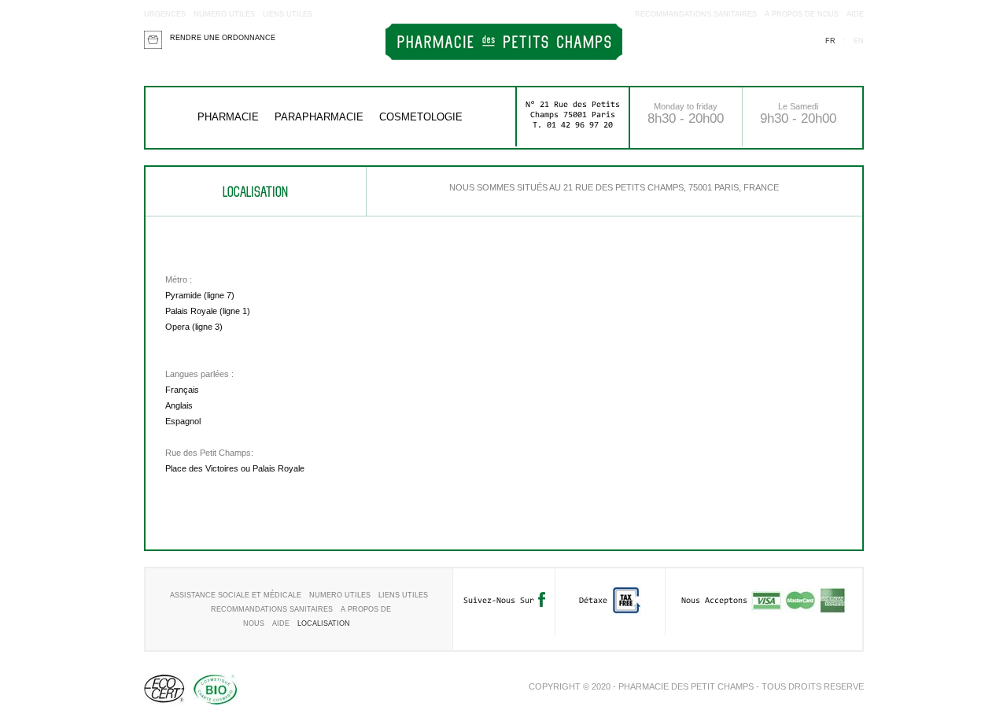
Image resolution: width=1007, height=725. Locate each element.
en (859, 41)
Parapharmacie (319, 117)
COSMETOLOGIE (421, 117)
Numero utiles (224, 14)
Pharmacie (228, 117)
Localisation (323, 623)
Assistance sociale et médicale (235, 595)
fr (830, 41)
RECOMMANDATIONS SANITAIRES (696, 14)
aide (855, 14)
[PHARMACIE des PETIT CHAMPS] (503, 56)
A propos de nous (802, 14)
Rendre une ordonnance (222, 38)
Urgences (165, 14)
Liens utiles (287, 14)
